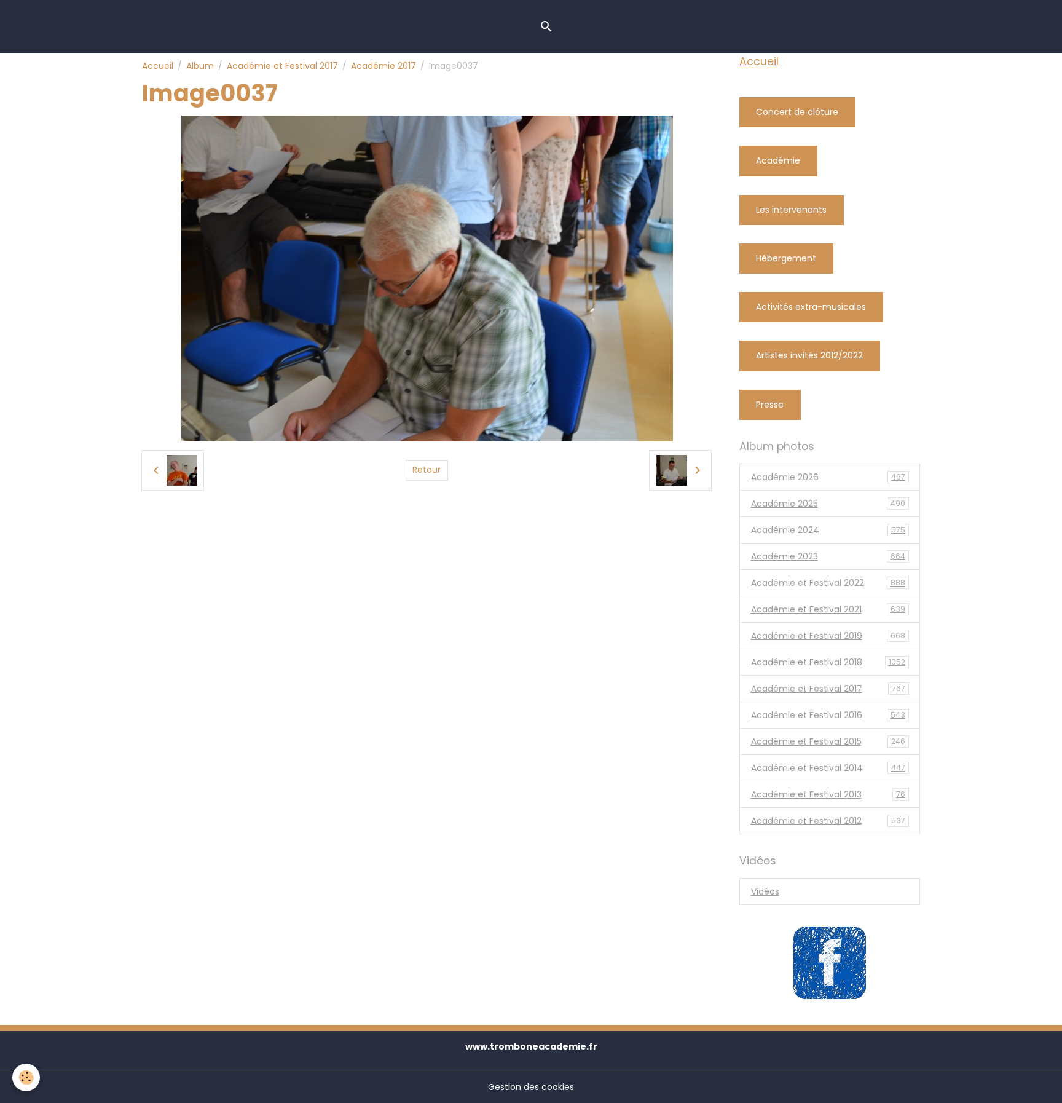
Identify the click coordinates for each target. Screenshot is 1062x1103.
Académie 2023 (828, 556)
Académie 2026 (828, 477)
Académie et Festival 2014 (828, 768)
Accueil (157, 66)
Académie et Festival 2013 (828, 794)
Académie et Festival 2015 (828, 741)
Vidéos (765, 891)
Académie (778, 160)
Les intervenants (791, 210)
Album (200, 66)
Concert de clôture (797, 112)
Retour (426, 470)
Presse (770, 404)
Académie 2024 (828, 530)
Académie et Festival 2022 (828, 583)
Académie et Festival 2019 (828, 636)
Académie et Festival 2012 (828, 821)
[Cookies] (26, 1077)
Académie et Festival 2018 (828, 662)
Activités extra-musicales (811, 307)
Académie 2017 (383, 66)
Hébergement (786, 258)
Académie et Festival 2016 (828, 715)
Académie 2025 (828, 503)
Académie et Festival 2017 (282, 66)
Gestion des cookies (531, 1087)
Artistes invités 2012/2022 (809, 355)
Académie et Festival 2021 (828, 609)
